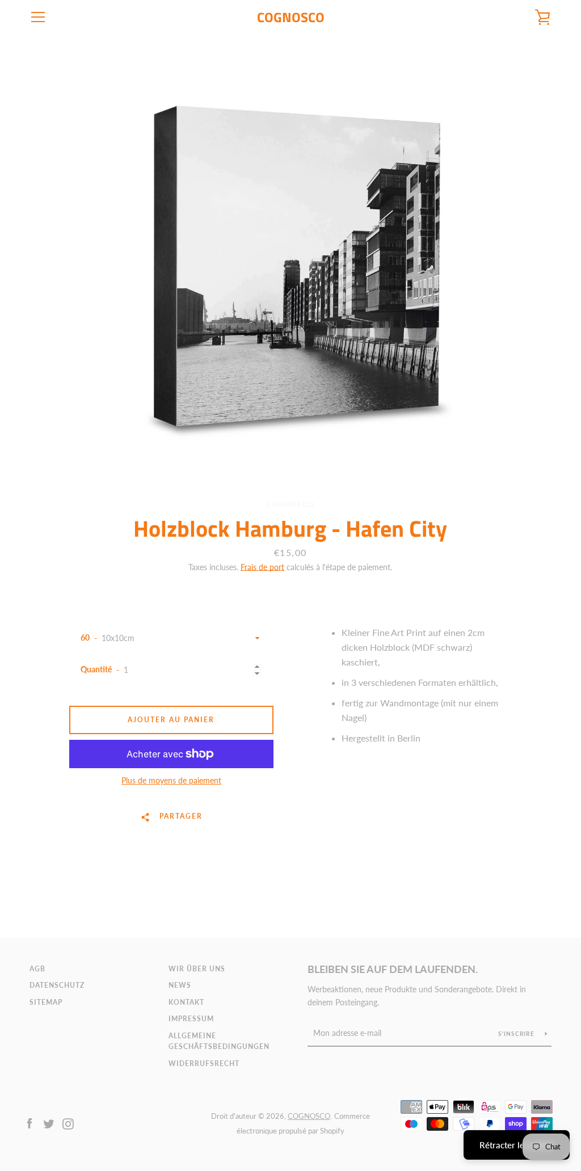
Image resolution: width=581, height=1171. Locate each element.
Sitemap (46, 1002)
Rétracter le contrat (516, 1145)
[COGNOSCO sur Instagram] (68, 1122)
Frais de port (262, 567)
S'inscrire (517, 1033)
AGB (37, 968)
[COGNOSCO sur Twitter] (48, 1122)
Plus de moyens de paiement (171, 780)
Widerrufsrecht (204, 1063)
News (180, 985)
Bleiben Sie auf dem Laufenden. (393, 969)
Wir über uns (197, 968)
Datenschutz (57, 985)
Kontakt (186, 1002)
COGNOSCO (291, 17)
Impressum (191, 1018)
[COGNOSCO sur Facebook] (29, 1122)
